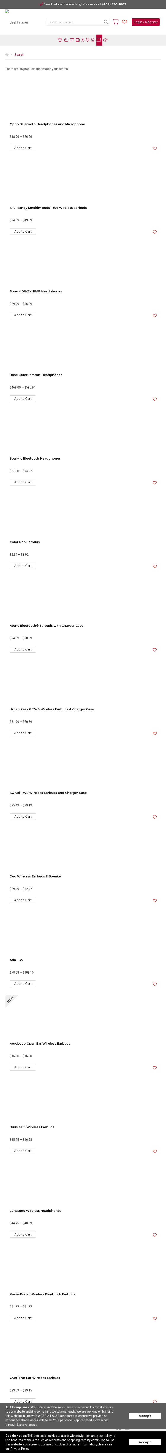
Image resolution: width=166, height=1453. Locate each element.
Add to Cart (23, 148)
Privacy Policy (20, 1448)
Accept (145, 1416)
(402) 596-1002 (114, 4)
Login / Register (146, 22)
